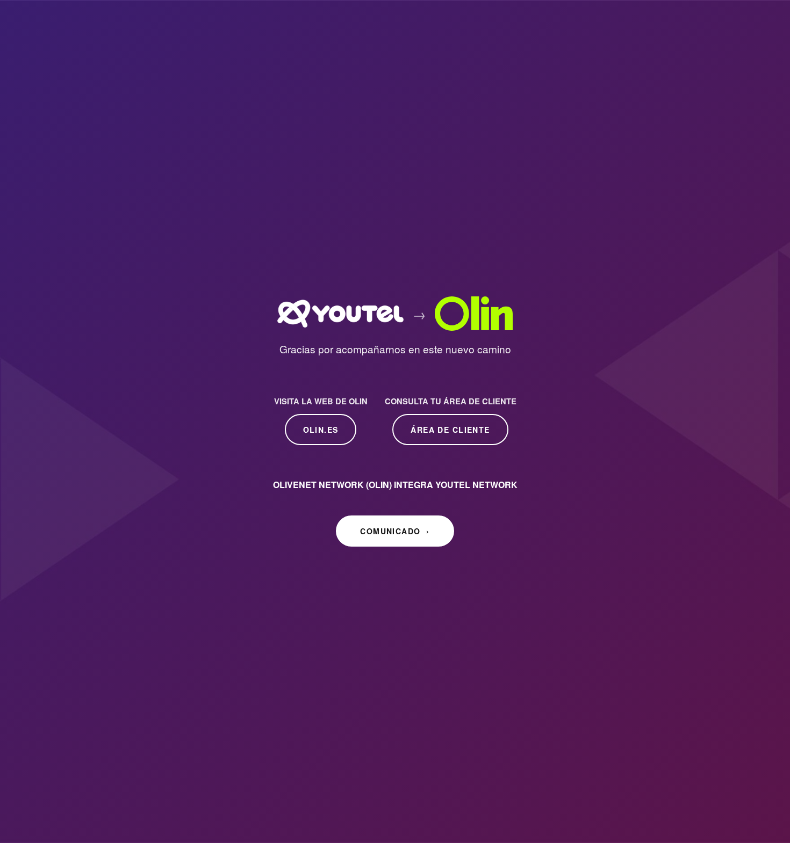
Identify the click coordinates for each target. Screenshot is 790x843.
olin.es (321, 429)
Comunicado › (394, 531)
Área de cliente (450, 429)
